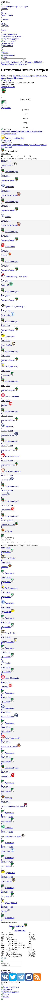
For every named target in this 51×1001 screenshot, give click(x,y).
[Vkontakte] (5, 980)
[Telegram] (21, 980)
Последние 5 (6, 145)
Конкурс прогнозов (9, 34)
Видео (3, 24)
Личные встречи (28, 76)
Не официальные (35, 131)
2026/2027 (38, 62)
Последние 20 (40, 145)
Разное (3, 30)
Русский (4, 6)
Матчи (3, 13)
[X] (13, 980)
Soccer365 (5, 62)
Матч (3, 76)
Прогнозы (17, 76)
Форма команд (41, 76)
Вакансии (10, 36)
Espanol (17, 6)
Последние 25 (6, 147)
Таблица (9, 76)
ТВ (15, 78)
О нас (3, 36)
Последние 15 (29, 145)
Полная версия (7, 43)
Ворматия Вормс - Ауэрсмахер (13, 64)
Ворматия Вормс (8, 87)
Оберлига (28, 62)
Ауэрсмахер (6, 108)
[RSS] (37, 980)
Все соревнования (8, 131)
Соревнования (7, 15)
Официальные (22, 131)
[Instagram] (29, 980)
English (11, 6)
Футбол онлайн (16, 62)
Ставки (20, 78)
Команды (4, 19)
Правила (17, 36)
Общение (5, 26)
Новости (4, 9)
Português (24, 6)
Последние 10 (17, 145)
